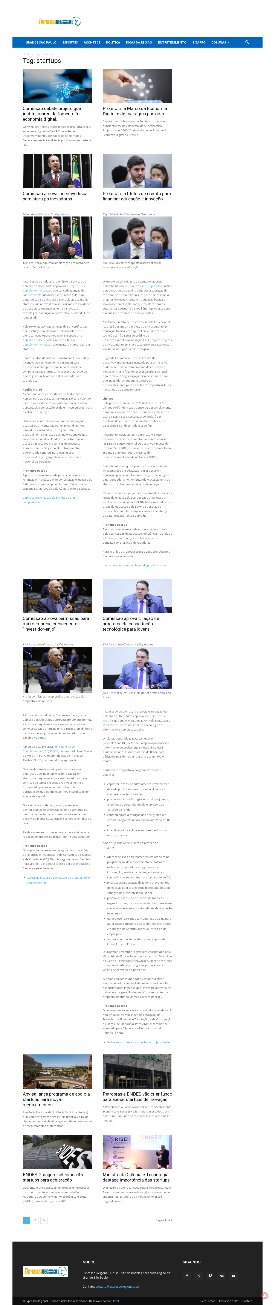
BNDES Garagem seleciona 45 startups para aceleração (53, 1177)
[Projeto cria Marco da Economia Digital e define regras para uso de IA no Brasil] (137, 86)
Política (113, 42)
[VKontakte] (242, 3)
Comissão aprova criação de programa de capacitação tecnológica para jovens (131, 624)
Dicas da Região (139, 42)
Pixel (116, 1301)
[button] (247, 43)
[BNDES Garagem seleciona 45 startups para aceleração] (57, 1152)
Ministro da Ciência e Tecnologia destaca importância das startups (136, 1177)
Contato (247, 1301)
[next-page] (44, 1220)
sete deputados (151, 286)
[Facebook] (220, 3)
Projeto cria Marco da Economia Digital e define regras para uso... (135, 111)
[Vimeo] (235, 3)
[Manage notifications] (264, 1295)
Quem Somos (207, 1301)
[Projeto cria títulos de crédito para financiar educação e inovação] (137, 171)
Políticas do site (228, 1301)
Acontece (92, 42)
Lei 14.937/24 (161, 362)
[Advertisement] (174, 21)
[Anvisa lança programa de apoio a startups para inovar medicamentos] (57, 1071)
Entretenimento (172, 42)
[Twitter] (228, 3)
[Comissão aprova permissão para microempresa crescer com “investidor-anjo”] (57, 596)
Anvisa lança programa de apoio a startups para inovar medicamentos (56, 1099)
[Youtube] (249, 3)
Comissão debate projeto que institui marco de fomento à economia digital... (52, 114)
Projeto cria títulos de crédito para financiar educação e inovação (137, 196)
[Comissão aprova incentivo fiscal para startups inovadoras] (57, 171)
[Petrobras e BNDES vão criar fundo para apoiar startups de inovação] (137, 1071)
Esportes (70, 42)
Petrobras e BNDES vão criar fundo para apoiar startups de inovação (137, 1097)
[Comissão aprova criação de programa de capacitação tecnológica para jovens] (137, 596)
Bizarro (199, 42)
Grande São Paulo (41, 42)
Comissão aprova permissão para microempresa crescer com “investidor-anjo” (56, 624)
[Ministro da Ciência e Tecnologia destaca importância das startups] (137, 1152)
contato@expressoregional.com (118, 1286)
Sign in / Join (104, 3)
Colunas (219, 42)
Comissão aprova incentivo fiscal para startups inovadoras (56, 196)
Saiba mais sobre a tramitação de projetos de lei (134, 565)
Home (26, 54)
